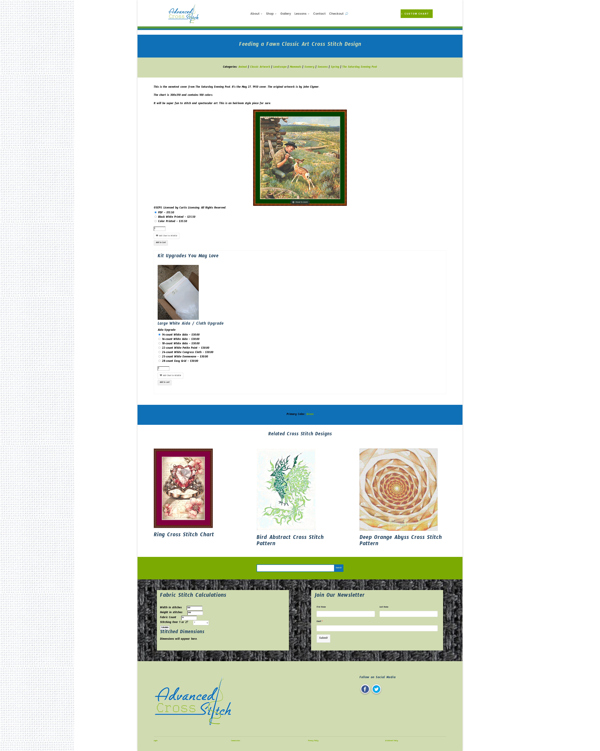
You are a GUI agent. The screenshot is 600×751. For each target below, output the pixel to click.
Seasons (323, 67)
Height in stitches (171, 613)
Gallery (285, 14)
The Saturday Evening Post (359, 67)
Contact (319, 14)
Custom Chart (416, 13)
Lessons (301, 14)
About (255, 14)
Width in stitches (171, 608)
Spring (335, 67)
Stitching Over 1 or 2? (174, 622)
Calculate (164, 628)
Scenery (309, 67)
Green (310, 414)
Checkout (336, 14)
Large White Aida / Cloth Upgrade (191, 324)
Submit (323, 638)
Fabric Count (168, 618)
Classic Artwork (260, 67)
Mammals (295, 67)
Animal (242, 67)
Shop (270, 14)
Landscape (280, 67)
